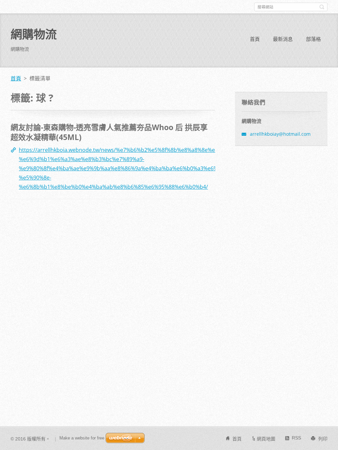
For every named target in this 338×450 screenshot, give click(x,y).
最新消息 (283, 39)
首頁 (255, 39)
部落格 (313, 39)
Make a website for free (81, 438)
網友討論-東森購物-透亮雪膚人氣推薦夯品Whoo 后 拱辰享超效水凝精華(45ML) (109, 132)
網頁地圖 (266, 438)
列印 (322, 438)
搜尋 (321, 7)
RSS (296, 437)
